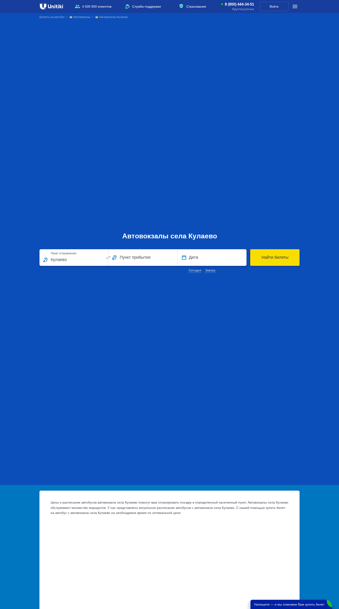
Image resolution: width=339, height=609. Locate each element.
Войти (274, 6)
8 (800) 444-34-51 (239, 4)
